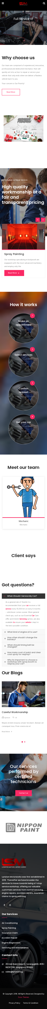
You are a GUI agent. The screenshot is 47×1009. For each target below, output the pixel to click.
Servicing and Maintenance (15, 947)
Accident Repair (9, 937)
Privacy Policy (14, 1003)
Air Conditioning (15, 254)
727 (16, 717)
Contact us (23, 793)
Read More (11, 92)
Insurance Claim (10, 933)
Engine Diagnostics (11, 942)
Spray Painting (9, 928)
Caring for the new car (15, 712)
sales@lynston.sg (14, 971)
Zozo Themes (23, 997)
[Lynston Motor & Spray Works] (23, 4)
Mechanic (23, 521)
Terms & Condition (30, 1003)
